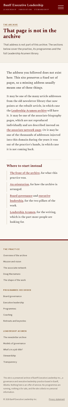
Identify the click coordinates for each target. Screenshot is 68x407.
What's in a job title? (13, 349)
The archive (10, 24)
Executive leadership (13, 302)
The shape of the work (14, 280)
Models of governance (14, 343)
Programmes (9, 308)
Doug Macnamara (11, 274)
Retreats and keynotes (14, 321)
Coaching (7, 315)
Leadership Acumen (22, 212)
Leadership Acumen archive (29, 110)
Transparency (10, 362)
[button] (61, 7)
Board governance (21, 196)
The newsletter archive (14, 337)
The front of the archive (25, 173)
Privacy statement (57, 399)
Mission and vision (12, 261)
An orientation (19, 184)
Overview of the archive (15, 255)
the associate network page (24, 130)
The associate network (14, 268)
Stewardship (9, 355)
